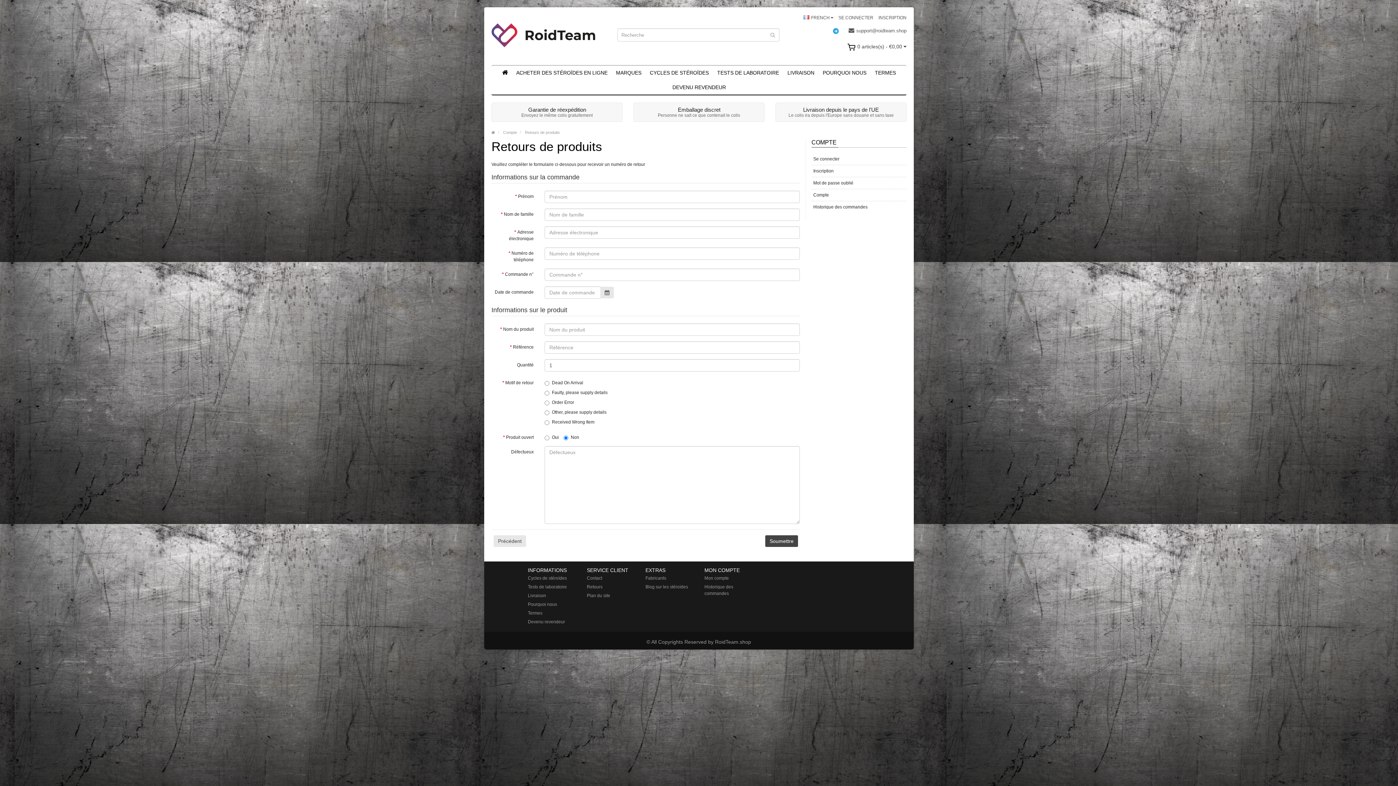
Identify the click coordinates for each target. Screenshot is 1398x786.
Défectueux (522, 451)
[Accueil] (505, 73)
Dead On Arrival (567, 382)
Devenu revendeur (699, 87)
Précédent (510, 541)
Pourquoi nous (844, 73)
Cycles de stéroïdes (679, 73)
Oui (555, 437)
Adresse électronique (521, 235)
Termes (885, 73)
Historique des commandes (840, 207)
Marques (628, 73)
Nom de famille (519, 214)
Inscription (892, 17)
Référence (523, 347)
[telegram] (839, 30)
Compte (509, 132)
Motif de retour (519, 382)
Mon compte (716, 578)
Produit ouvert (520, 437)
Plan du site (598, 595)
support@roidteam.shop (881, 30)
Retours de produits (542, 132)
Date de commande (514, 292)
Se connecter (855, 17)
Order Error (563, 402)
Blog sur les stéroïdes (666, 587)
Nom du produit (518, 329)
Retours (595, 587)
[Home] (493, 132)
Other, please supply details (579, 412)
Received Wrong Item (573, 422)
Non (575, 437)
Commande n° (519, 274)
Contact (594, 578)
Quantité (525, 365)
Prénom (526, 196)
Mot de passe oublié (833, 183)
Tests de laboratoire (748, 73)
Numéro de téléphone (523, 256)
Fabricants (655, 578)
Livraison (800, 73)
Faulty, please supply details (580, 392)
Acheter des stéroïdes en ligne (562, 73)
